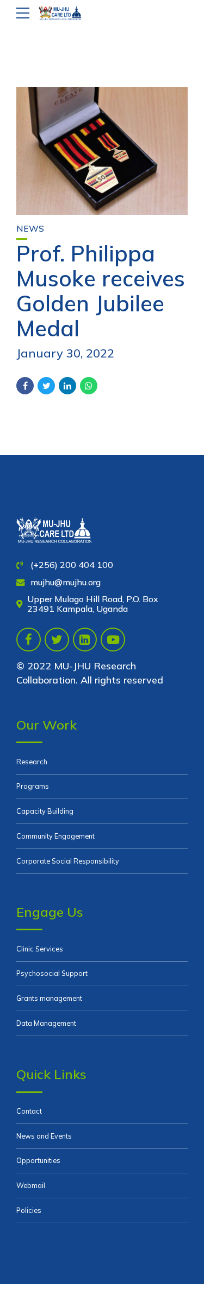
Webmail (30, 1185)
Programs (32, 786)
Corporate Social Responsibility (67, 861)
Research (31, 761)
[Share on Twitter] (46, 385)
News (30, 228)
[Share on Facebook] (25, 385)
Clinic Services (39, 948)
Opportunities (38, 1160)
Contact (29, 1111)
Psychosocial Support (52, 973)
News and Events (44, 1136)
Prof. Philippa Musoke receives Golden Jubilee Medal (100, 291)
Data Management (46, 1023)
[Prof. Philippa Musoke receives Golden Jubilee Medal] (102, 151)
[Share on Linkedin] (67, 385)
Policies (28, 1210)
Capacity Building (44, 811)
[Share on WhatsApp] (88, 385)
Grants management (49, 998)
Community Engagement (55, 836)
